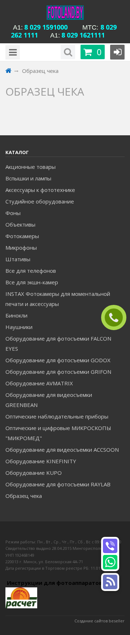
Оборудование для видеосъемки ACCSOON (62, 449)
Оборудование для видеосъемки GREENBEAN (48, 399)
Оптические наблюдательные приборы (56, 416)
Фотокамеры (22, 236)
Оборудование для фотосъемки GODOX (57, 360)
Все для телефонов (30, 270)
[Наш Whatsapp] (110, 562)
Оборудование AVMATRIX (39, 383)
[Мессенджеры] (110, 582)
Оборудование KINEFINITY (40, 461)
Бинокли (16, 315)
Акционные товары (30, 166)
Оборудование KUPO (33, 472)
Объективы (20, 224)
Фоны (13, 212)
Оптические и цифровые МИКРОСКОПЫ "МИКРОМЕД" (58, 433)
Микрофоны (21, 247)
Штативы (17, 259)
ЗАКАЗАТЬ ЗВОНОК (116, 318)
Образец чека (23, 495)
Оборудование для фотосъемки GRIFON (58, 371)
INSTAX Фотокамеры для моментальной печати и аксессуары (57, 298)
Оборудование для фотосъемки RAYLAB (57, 484)
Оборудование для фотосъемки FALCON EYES (58, 343)
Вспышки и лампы (28, 178)
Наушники (18, 326)
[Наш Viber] (110, 546)
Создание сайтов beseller (99, 620)
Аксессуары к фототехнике (40, 189)
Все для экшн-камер (31, 282)
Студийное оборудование (39, 201)
